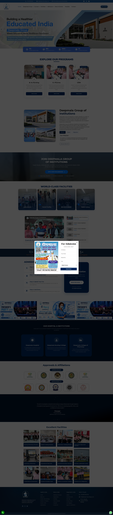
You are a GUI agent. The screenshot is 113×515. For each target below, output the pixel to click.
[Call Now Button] (2, 512)
